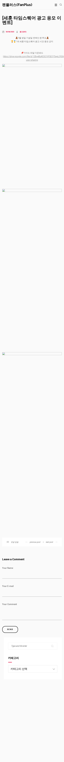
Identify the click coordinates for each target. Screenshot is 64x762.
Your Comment (9, 604)
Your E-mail (8, 586)
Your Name (7, 568)
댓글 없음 (14, 542)
